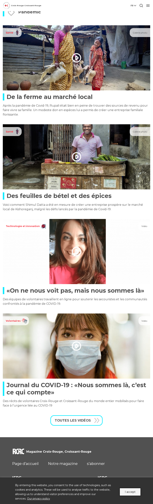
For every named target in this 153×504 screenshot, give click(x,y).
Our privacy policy (38, 498)
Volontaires (13, 320)
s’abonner (96, 463)
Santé (9, 32)
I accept (130, 492)
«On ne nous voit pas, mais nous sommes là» (75, 290)
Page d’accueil (25, 463)
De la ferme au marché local (50, 96)
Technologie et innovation (23, 226)
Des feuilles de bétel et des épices (59, 195)
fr (132, 5)
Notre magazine (63, 463)
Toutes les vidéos (73, 420)
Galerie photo (140, 32)
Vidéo (144, 226)
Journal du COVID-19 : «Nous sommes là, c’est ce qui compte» (76, 388)
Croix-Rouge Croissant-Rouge (26, 5)
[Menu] (148, 5)
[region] (76, 490)
